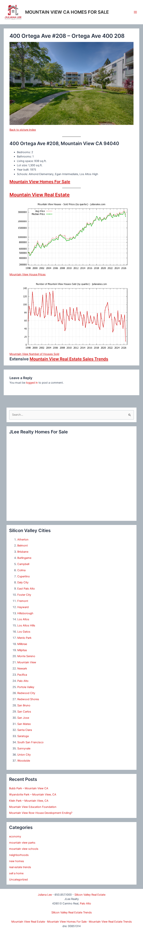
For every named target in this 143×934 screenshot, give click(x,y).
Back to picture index (22, 129)
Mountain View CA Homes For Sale (67, 12)
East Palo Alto (26, 588)
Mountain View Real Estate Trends (110, 921)
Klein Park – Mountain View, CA (28, 800)
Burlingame (24, 558)
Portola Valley (25, 687)
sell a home (16, 873)
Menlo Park (24, 638)
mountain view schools (23, 849)
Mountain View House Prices (27, 274)
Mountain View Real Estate (39, 195)
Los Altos (23, 619)
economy (15, 836)
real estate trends (20, 867)
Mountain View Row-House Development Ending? (40, 813)
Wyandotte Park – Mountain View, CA (32, 794)
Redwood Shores (28, 699)
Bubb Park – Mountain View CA (28, 788)
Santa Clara (24, 730)
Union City (24, 754)
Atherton (22, 539)
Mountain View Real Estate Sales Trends (69, 358)
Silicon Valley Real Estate (89, 894)
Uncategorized (18, 879)
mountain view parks (22, 842)
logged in (32, 382)
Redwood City (26, 693)
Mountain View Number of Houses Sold (34, 354)
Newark (22, 668)
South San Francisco (30, 742)
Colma (21, 570)
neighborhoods (19, 855)
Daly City (22, 582)
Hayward (23, 607)
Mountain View (26, 662)
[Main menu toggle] (135, 12)
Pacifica (22, 674)
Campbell (23, 564)
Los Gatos (23, 631)
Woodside (23, 760)
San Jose (23, 717)
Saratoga (23, 736)
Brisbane (22, 551)
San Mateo (24, 724)
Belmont (22, 545)
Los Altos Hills (26, 625)
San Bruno (23, 705)
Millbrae (22, 644)
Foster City (24, 594)
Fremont (22, 601)
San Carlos (24, 711)
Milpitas (22, 650)
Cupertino (23, 576)
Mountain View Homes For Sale (39, 181)
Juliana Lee (45, 894)
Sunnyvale (23, 748)
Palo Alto (22, 681)
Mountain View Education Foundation (32, 807)
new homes (16, 861)
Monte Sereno (26, 656)
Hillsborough (25, 613)
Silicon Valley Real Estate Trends (71, 912)
